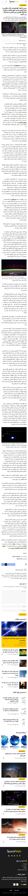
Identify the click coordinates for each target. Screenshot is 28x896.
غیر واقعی (13, 199)
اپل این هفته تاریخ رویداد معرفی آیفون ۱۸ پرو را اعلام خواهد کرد (10, 720)
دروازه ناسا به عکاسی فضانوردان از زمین (14, 547)
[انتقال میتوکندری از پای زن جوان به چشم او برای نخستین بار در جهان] (23, 663)
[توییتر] (17, 856)
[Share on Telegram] (2, 564)
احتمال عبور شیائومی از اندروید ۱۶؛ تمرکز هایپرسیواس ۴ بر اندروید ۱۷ (10, 710)
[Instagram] (14, 856)
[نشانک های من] (6, 2)
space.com (20, 559)
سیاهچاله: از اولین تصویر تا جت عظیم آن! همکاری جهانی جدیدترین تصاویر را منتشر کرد (14, 810)
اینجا (14, 544)
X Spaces (17, 66)
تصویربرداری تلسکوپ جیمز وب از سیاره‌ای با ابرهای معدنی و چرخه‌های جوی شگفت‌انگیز (14, 783)
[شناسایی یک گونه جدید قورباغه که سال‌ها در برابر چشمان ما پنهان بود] (23, 652)
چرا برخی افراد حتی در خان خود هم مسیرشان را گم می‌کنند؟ (10, 684)
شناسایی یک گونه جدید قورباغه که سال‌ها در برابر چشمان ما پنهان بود (10, 651)
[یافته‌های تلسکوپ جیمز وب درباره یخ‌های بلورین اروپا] (14, 742)
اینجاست (24, 546)
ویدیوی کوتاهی (23, 123)
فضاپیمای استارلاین (16, 556)
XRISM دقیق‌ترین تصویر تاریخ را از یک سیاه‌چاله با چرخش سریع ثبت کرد (16, 838)
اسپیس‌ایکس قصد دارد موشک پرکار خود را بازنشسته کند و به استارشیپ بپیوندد (10, 673)
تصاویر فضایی (23, 5)
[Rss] (8, 856)
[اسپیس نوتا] (14, 1)
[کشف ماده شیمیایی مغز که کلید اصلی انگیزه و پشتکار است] (14, 628)
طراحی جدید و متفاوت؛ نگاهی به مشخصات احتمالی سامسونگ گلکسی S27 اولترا (10, 699)
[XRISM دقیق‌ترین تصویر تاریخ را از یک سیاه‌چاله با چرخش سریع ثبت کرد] (14, 825)
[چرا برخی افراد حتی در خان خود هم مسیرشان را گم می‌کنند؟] (23, 685)
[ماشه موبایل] (25, 1)
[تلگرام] (11, 856)
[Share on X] (6, 564)
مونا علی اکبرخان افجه (20, 43)
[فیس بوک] (20, 856)
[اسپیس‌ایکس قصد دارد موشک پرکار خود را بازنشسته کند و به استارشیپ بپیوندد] (23, 674)
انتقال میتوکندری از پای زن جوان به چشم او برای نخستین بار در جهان (10, 662)
